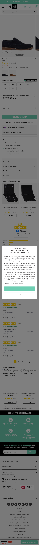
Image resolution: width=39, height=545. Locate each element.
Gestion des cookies (17, 284)
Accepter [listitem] (19, 289)
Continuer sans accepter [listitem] (19, 248)
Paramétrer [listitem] (19, 295)
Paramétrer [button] (20, 276)
